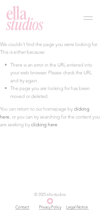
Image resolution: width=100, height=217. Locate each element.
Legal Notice (77, 207)
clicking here (44, 125)
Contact (22, 207)
